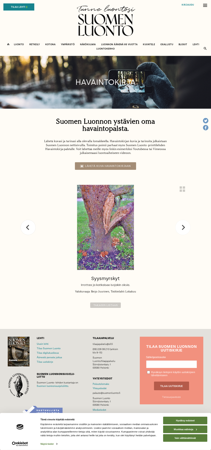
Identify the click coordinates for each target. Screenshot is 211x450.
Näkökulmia (88, 44)
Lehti (196, 44)
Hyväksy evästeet (185, 420)
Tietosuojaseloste (171, 396)
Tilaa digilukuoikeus (48, 352)
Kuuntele (149, 44)
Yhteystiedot (99, 388)
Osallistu (166, 44)
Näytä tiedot (47, 444)
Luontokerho (105, 49)
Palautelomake (101, 384)
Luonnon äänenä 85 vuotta (119, 44)
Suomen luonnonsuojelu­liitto (52, 386)
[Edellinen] (28, 227)
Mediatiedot (99, 409)
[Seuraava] (182, 227)
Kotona (50, 44)
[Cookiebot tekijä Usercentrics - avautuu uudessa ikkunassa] (20, 444)
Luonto (19, 44)
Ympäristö (68, 44)
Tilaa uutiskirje (45, 361)
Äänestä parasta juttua (49, 357)
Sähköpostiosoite (156, 357)
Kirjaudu (188, 5)
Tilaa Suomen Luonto (49, 348)
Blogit (183, 44)
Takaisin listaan (105, 305)
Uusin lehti (43, 344)
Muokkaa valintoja (183, 429)
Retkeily (34, 44)
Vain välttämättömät (185, 438)
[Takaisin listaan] (182, 189)
